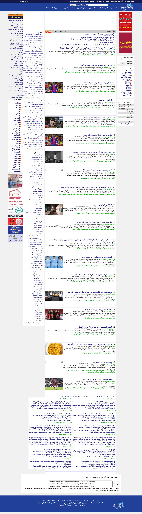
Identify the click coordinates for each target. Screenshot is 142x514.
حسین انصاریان (37, 286)
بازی (78, 126)
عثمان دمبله (103, 91)
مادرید (86, 281)
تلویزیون (101, 161)
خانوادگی (67, 72)
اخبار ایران (17, 135)
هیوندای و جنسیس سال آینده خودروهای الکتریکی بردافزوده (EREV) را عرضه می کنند (47, 429)
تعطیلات (97, 229)
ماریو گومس (38, 189)
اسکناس (17, 143)
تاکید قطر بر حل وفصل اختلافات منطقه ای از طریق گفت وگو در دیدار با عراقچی (92, 440)
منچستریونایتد (38, 210)
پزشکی (76, 8)
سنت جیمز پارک (84, 388)
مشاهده (87, 178)
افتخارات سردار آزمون (35, 199)
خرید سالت (19, 84)
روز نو (64, 446)
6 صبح (18, 105)
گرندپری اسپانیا (103, 281)
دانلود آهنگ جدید (37, 259)
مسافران (79, 248)
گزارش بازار (38, 303)
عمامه (40, 178)
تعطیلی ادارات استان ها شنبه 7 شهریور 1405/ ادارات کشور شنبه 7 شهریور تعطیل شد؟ (33, 62)
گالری (89, 213)
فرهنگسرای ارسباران (36, 250)
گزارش (78, 91)
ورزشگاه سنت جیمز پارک (107, 388)
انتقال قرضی (38, 320)
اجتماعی (94, 8)
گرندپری (81, 281)
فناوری (66, 8)
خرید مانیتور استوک (17, 76)
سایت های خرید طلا (17, 23)
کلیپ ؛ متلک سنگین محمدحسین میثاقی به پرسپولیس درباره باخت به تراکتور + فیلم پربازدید (33, 53)
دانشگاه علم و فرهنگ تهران (34, 212)
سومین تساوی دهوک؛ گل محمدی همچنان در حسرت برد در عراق (97, 427)
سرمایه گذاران (38, 282)
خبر (125, 1)
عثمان (83, 91)
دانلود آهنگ (39, 314)
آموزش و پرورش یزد (36, 176)
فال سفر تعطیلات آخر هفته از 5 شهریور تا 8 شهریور (99, 34)
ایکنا (114, 189)
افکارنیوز (17, 156)
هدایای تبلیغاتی (18, 82)
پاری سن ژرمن (110, 126)
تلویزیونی (78, 72)
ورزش (87, 143)
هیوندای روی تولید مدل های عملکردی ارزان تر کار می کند (55, 430)
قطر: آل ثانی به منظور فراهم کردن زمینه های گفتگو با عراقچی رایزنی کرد (94, 451)
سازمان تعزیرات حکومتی (35, 240)
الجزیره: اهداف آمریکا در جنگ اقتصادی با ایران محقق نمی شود (97, 463)
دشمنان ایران (38, 227)
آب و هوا (120, 1)
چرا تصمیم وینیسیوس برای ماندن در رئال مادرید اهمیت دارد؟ (98, 461)
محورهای (92, 300)
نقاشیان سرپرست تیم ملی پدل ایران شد (103, 449)
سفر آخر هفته (105, 229)
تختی (66, 161)
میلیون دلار (112, 334)
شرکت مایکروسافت (36, 267)
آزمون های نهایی (37, 182)
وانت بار (20, 71)
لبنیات (40, 206)
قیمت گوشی (19, 35)
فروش (97, 334)
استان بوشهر (38, 318)
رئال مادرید (112, 281)
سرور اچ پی (19, 61)
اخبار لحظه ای (16, 139)
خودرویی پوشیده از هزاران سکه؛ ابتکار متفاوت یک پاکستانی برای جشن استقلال (33, 112)
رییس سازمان (38, 316)
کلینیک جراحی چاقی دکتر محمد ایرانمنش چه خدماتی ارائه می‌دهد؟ (52, 466)
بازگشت (73, 388)
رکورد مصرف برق (36, 193)
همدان (102, 372)
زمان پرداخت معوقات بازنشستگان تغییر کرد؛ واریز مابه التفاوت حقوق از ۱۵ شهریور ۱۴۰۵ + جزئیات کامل (41, 442)
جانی (93, 213)
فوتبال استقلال (38, 276)
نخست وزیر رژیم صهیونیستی (34, 238)
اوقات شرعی (113, 1)
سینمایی (85, 194)
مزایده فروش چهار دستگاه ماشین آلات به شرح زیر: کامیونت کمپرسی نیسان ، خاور (91, 405)
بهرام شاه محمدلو (37, 157)
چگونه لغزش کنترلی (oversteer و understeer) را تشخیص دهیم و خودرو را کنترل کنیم (46, 427)
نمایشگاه (112, 213)
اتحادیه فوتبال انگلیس (36, 244)
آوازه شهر (17, 120)
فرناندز (96, 265)
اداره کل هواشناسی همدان (89, 370)
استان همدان (38, 308)
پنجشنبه (93, 178)
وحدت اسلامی (38, 168)
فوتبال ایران (38, 155)
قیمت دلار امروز (18, 65)
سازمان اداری (38, 223)
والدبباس (75, 281)
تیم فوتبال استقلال (37, 255)
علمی (71, 8)
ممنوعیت (80, 300)
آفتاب (18, 116)
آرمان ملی (17, 109)
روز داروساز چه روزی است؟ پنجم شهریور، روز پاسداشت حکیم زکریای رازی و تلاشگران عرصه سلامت (42, 437)
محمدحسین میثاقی (36, 159)
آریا (19, 111)
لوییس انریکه (111, 91)
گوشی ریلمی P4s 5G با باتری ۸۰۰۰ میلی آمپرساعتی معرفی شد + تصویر (94, 415)
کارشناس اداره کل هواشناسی (106, 370)
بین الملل (54, 8)
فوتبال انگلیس (38, 291)
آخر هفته (107, 107)
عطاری (21, 52)
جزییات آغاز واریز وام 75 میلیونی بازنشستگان (58, 452)
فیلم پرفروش (78, 334)
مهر (114, 154)
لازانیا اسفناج (38, 201)
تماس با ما (106, 1)
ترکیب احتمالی (38, 218)
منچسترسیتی (103, 265)
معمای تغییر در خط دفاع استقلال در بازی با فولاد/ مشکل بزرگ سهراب (51, 451)
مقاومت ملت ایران (36, 261)
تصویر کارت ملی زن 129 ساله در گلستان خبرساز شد (56, 418)
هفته (103, 107)
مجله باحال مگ (18, 27)
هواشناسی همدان (110, 372)
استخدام (99, 1)
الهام (88, 54)
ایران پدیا (20, 37)
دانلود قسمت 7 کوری (65, 464)
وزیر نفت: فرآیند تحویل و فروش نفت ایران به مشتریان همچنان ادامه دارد (94, 439)
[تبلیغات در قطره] (15, 18)
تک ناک (108, 410)
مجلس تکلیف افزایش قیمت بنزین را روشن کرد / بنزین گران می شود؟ (51, 405)
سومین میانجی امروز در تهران (106, 454)
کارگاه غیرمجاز (38, 161)
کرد (77, 388)
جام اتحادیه (39, 231)
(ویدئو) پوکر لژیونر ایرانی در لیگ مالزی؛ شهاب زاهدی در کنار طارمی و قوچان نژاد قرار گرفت (88, 430)
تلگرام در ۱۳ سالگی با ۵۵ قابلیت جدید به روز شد (101, 418)
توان (97, 213)
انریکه (92, 91)
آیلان (40, 180)
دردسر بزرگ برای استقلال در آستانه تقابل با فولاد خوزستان (98, 444)
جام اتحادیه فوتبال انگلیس (34, 235)
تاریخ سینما (86, 334)
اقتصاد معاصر (16, 169)
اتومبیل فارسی (15, 128)
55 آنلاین (17, 103)
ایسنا (113, 206)
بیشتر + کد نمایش (126, 123)
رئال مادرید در (94, 281)
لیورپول (97, 388)
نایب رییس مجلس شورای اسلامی (32, 322)
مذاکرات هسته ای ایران (35, 165)
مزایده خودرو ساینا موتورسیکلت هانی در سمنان (101, 403)
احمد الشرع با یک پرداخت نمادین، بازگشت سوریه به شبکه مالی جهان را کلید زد (33, 134)
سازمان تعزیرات (37, 269)
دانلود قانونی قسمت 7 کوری (63, 463)
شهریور (84, 72)
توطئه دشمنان (38, 301)
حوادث (60, 8)
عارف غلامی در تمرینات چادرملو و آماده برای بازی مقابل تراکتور (97, 442)
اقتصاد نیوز (17, 171)
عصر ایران (112, 49)
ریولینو (40, 195)
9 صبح (18, 107)
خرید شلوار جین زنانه (17, 33)
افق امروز (17, 154)
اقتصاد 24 (17, 160)
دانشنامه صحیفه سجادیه (35, 242)
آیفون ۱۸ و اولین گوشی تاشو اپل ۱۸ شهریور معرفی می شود (97, 420)
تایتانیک (92, 334)
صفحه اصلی (130, 1)
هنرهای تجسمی (104, 213)
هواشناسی (91, 372)
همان (88, 318)
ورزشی (88, 8)
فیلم (73, 72)
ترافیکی (86, 300)
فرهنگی (82, 8)
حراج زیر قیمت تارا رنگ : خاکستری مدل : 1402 (101, 408)
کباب (113, 353)
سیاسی (107, 8)
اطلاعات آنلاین (16, 150)
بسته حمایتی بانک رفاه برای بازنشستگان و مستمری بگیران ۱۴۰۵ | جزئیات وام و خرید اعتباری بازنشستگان (41, 444)
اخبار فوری (17, 137)
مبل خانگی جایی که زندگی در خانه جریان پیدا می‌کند (56, 467)
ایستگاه (97, 372)
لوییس (87, 91)
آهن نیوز (17, 124)
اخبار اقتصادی (16, 133)
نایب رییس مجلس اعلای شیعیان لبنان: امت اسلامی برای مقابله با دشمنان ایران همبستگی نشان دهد (33, 123)
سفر (73, 229)
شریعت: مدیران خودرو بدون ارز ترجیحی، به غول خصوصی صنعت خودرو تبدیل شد (48, 432)
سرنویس (112, 119)
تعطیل (78, 213)
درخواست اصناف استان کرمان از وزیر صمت (102, 467)
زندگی (96, 353)
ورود (26, 1)
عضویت (22, 1)
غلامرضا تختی (88, 161)
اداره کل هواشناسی (74, 370)
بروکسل (107, 54)
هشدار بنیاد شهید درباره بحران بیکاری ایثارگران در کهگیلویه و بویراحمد (95, 466)
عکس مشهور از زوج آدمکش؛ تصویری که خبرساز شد (100, 456)
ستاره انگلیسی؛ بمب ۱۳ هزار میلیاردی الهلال (102, 432)
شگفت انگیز (82, 54)
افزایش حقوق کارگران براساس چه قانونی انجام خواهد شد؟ (54, 408)
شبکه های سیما (91, 72)
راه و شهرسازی (37, 221)
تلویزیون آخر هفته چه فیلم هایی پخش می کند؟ (101, 40)
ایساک (92, 388)
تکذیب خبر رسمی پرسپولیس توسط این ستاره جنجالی (56, 456)
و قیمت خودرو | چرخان (59, 422)
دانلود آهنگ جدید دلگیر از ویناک (33, 57)
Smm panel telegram (16, 20)
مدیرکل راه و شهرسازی (35, 246)
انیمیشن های (62, 194)
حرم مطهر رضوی (37, 293)
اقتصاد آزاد (63, 398)
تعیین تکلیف (38, 229)
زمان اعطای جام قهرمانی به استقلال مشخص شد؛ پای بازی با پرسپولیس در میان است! (34, 36)
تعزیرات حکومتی (37, 271)
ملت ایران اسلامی (36, 263)
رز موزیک (20, 95)
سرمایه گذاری (38, 225)
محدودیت (98, 300)
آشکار (18, 114)
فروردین (98, 107)
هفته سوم (112, 318)
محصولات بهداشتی (36, 265)
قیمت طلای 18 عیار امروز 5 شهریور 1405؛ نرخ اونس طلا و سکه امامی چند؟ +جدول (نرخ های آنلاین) (33, 68)
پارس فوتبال (111, 259)
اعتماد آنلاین (16, 152)
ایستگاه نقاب (38, 216)
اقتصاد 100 (16, 158)
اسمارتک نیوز (16, 145)
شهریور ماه (100, 72)
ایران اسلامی (38, 299)
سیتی (91, 265)
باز (85, 318)
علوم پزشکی (38, 214)
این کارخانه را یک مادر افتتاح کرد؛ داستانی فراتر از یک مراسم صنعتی (51, 403)
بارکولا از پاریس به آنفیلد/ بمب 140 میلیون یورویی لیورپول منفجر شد (51, 415)
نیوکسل (67, 388)
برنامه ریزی (79, 107)
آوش (18, 122)
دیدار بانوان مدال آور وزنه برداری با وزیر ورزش (57, 417)
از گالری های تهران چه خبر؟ (106, 42)
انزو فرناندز (111, 265)
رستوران (90, 353)
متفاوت (85, 353)
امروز (113, 178)
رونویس (112, 84)
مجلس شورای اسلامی (35, 172)
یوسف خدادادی (37, 191)
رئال (70, 281)
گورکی (40, 197)
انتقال (87, 265)
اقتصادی (101, 8)
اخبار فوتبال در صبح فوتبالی (108, 422)
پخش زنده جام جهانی (17, 56)
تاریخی (101, 54)
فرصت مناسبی (85, 229)
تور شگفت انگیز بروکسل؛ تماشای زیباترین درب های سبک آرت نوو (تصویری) (92, 39)
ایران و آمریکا (38, 278)
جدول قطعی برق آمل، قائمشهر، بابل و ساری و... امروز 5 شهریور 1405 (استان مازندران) (33, 79)
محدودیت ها (111, 300)
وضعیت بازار (38, 233)
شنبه (82, 178)
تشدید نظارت (38, 312)
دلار (102, 334)
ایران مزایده (106, 398)
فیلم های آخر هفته (74, 161)
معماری (113, 54)
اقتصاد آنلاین (16, 165)
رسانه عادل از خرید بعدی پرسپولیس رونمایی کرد (57, 449)
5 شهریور (104, 178)
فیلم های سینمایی (110, 72)
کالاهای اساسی (37, 284)
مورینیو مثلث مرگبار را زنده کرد (106, 429)
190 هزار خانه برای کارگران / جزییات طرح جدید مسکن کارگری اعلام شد (50, 402)
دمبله (96, 91)
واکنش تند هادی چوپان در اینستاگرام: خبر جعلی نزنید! (100, 425)
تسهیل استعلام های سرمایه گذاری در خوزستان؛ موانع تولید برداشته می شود (33, 98)
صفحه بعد (112, 45)
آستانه (82, 265)
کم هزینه (104, 248)
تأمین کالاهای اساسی (36, 248)
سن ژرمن (68, 126)
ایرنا (114, 364)
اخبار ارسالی (16, 131)
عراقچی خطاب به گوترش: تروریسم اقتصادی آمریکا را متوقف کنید (52, 454)
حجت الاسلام (38, 305)
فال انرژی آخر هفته (108, 35)
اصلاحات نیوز (16, 148)
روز (109, 178)
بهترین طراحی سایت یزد (16, 73)
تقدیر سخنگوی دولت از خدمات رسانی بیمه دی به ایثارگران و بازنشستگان (94, 437)
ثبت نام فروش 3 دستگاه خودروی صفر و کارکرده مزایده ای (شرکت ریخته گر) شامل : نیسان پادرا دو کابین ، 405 (83, 407)
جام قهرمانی (38, 170)
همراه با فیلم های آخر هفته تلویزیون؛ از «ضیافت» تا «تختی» (97, 37)
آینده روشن (16, 126)
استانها (48, 8)
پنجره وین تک (19, 63)
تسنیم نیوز (107, 458)
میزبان (97, 318)
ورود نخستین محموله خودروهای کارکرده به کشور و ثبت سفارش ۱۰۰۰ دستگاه (49, 425)
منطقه (92, 54)
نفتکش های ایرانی (37, 174)
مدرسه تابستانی (37, 274)
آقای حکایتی (38, 310)
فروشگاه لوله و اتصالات (16, 54)
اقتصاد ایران (16, 167)
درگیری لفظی (84, 126)
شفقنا (113, 294)
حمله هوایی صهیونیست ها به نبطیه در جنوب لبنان (101, 464)
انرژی (113, 107)
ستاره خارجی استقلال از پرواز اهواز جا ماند (59, 413)
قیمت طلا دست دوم (17, 25)
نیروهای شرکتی (37, 280)
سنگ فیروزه (38, 208)
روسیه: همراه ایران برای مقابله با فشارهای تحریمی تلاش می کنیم (96, 452)
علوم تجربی (38, 184)
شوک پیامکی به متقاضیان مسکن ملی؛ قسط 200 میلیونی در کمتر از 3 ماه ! (49, 407)
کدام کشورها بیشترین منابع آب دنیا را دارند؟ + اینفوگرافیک (98, 417)
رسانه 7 (112, 137)
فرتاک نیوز (112, 276)
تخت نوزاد (20, 42)
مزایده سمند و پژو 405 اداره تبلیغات (105, 402)
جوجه (105, 353)
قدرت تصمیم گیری (89, 107)
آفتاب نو (17, 118)
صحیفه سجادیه (38, 297)
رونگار (64, 410)
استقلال (102, 318)
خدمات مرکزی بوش (17, 97)
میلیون (106, 334)
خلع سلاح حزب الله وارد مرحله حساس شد (59, 420)
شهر (97, 54)
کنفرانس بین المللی (36, 252)
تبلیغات (64, 458)
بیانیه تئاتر (39, 204)
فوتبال (78, 265)
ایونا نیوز (112, 172)
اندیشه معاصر (111, 243)
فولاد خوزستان (38, 288)
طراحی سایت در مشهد (16, 40)
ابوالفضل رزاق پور (36, 257)
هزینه (109, 248)
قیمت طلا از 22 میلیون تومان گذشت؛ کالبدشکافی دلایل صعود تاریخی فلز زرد (49, 461)
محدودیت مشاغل (37, 187)
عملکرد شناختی (37, 163)
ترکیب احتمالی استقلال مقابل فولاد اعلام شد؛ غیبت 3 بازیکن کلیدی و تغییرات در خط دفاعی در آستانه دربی (32, 42)
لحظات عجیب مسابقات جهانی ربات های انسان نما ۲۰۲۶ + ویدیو (97, 413)
